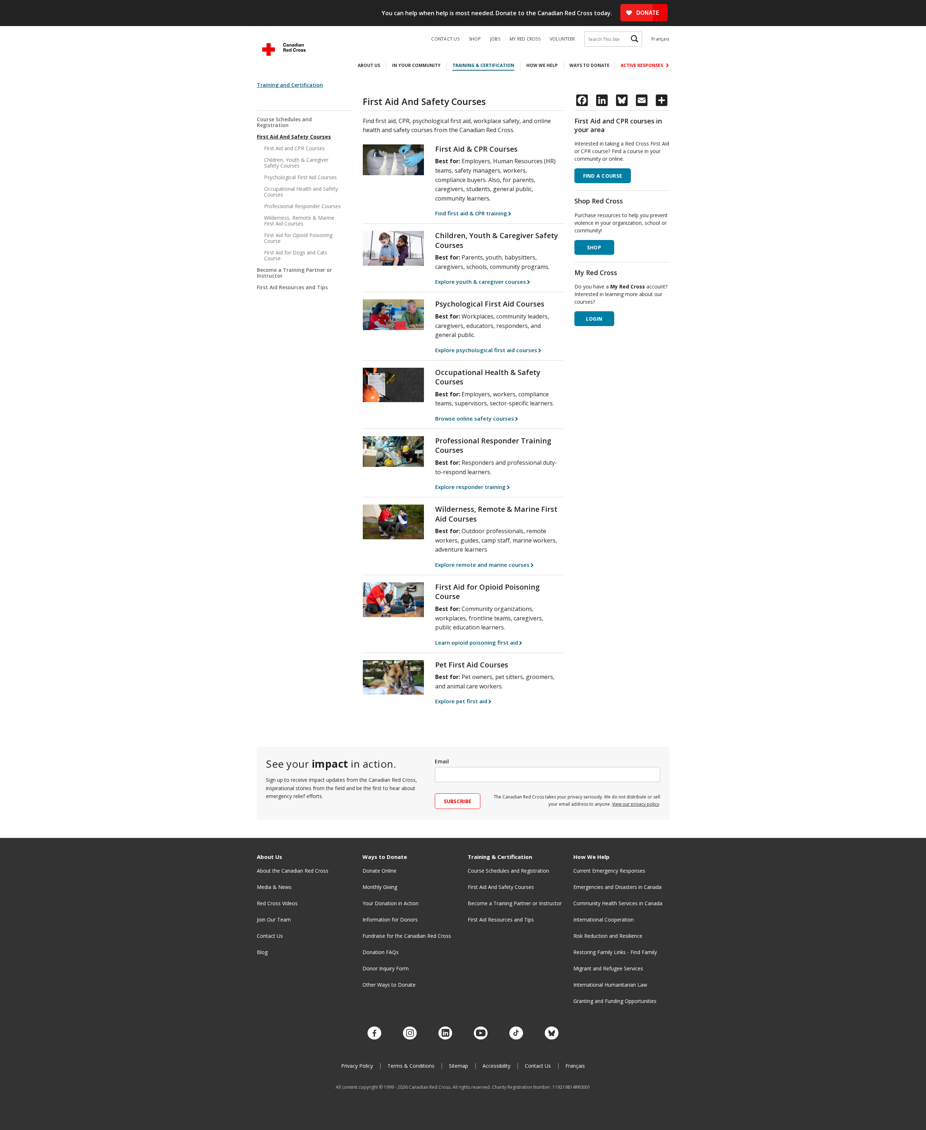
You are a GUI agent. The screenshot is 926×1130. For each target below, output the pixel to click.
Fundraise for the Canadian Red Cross (406, 935)
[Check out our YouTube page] (481, 1033)
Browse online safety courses (474, 418)
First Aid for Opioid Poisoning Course (298, 238)
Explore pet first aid (461, 701)
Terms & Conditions (410, 1065)
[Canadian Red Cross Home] (284, 49)
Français (660, 39)
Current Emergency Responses (609, 870)
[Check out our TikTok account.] (516, 1033)
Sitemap (458, 1065)
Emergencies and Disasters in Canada (617, 887)
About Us (369, 65)
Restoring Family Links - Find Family (615, 952)
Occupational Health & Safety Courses (487, 377)
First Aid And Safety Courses (294, 136)
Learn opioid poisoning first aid (476, 642)
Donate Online (379, 870)
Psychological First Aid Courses (300, 177)
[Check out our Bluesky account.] (551, 1033)
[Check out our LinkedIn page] (445, 1033)
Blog (262, 952)
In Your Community (416, 65)
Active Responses (642, 65)
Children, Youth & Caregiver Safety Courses (296, 162)
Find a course (603, 175)
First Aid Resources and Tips (292, 287)
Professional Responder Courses (302, 206)
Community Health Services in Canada (617, 903)
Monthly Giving (379, 887)
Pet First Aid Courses (471, 665)
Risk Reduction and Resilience (607, 935)
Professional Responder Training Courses (493, 445)
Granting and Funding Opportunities (615, 1001)
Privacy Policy (357, 1065)
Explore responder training (470, 486)
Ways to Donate (589, 65)
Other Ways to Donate (389, 984)
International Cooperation (603, 919)
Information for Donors (390, 919)
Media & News (274, 887)
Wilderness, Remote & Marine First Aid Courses (299, 220)
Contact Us (445, 39)
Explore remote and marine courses (482, 564)
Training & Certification (483, 65)
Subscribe (458, 801)
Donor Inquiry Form (385, 968)
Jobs (495, 39)
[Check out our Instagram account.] (410, 1033)
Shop (475, 39)
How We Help (542, 65)
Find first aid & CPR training (471, 213)
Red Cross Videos (277, 903)
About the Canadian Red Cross (292, 870)
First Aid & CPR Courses (476, 149)
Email (442, 761)
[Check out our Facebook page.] (374, 1033)
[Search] (634, 39)
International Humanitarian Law (610, 984)
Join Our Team (274, 919)
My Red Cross (525, 39)
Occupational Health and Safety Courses (301, 191)
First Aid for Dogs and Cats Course (295, 255)
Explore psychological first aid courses (486, 350)
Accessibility (496, 1065)
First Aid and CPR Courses (294, 148)
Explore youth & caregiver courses (480, 281)
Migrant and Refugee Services (608, 968)
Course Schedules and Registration (284, 122)
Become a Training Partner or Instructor (294, 272)
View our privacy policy (635, 804)
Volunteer (562, 39)
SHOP (594, 247)
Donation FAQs (380, 952)
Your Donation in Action (390, 903)
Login (594, 318)
